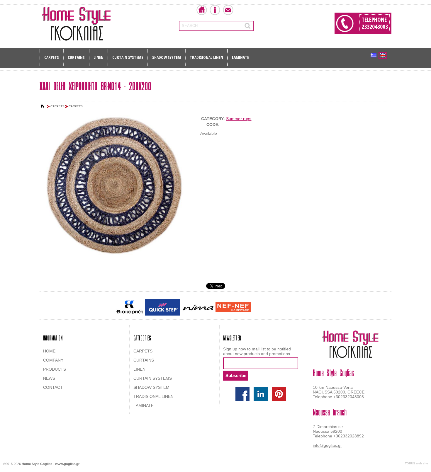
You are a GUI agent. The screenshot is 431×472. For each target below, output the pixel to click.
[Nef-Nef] (233, 307)
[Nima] (198, 307)
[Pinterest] (279, 394)
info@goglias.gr (327, 445)
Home (201, 10)
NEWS (49, 378)
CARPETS (51, 57)
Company (215, 10)
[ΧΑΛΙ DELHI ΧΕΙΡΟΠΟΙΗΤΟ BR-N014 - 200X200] (115, 186)
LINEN (98, 57)
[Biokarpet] (129, 307)
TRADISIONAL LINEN (206, 57)
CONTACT (53, 387)
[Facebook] (242, 394)
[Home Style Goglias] (76, 24)
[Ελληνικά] (373, 55)
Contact (228, 10)
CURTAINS (76, 57)
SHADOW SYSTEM (166, 57)
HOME (49, 351)
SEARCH (190, 25)
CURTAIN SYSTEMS (127, 57)
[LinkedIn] (261, 394)
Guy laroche (262, 307)
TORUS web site (416, 463)
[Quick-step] (162, 307)
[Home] (42, 106)
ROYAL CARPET (288, 307)
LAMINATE (240, 57)
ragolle (310, 307)
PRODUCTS (54, 369)
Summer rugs (238, 118)
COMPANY (53, 360)
